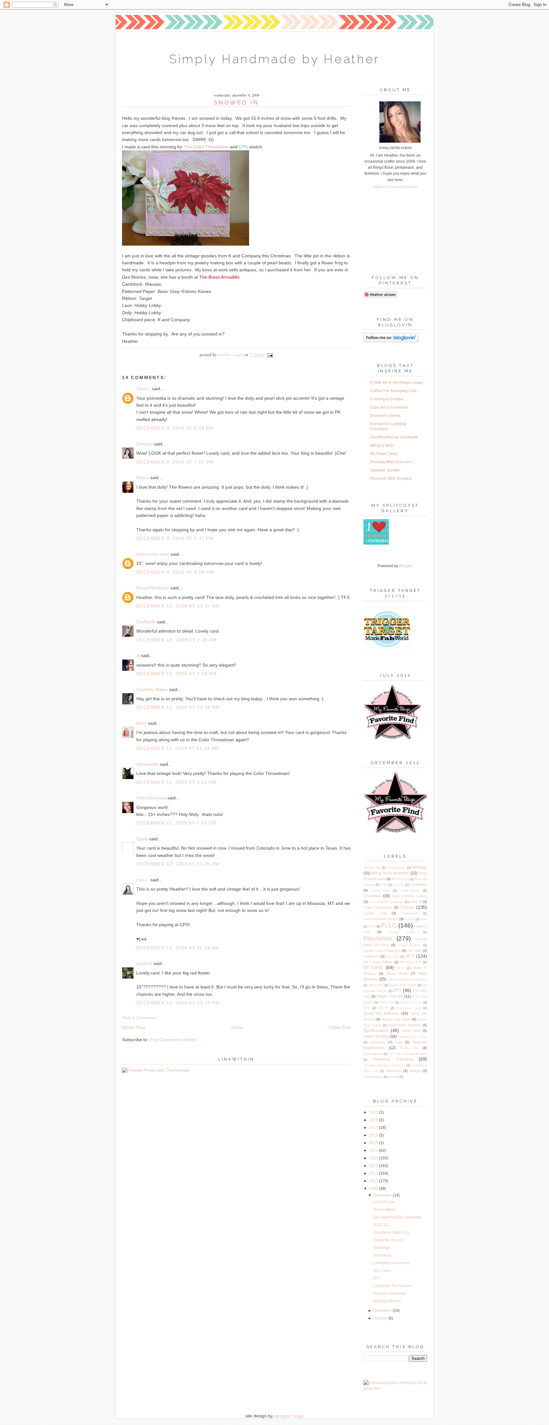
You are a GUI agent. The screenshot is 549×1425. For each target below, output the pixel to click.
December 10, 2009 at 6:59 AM (176, 673)
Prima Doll (386, 1002)
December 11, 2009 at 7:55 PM (176, 822)
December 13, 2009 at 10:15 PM (178, 1002)
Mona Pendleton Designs (407, 979)
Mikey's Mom (382, 445)
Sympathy (377, 1042)
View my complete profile (395, 187)
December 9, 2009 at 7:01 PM (175, 462)
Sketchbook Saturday (404, 1025)
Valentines (393, 1071)
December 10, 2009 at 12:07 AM (178, 605)
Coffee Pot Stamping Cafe (393, 391)
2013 (374, 1158)
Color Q (416, 902)
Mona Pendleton (152, 587)
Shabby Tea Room (395, 1019)
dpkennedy (147, 764)
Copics (407, 907)
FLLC (388, 925)
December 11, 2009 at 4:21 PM (176, 782)
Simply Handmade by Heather (274, 59)
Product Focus (411, 1002)
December (383, 1195)
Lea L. (142, 879)
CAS (384, 884)
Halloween (371, 956)
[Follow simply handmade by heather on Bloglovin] (390, 341)
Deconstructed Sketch (380, 919)
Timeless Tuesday (393, 1059)
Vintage (415, 1071)
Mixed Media (397, 973)
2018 (374, 1120)
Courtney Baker (152, 689)
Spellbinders (375, 1030)
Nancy (142, 477)
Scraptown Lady (408, 1008)
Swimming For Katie (412, 1036)
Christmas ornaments (391, 1263)
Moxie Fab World (403, 985)
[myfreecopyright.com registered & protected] (395, 1388)
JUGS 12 (381, 1225)
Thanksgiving (373, 1053)
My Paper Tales (384, 453)
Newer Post (133, 1027)
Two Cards (382, 1270)
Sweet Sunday (376, 1036)
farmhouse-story (152, 554)
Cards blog (380, 890)
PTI (397, 990)
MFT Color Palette (378, 962)
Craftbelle (146, 621)
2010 (374, 1181)
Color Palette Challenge (386, 902)
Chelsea (144, 443)
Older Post (340, 1027)
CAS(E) (398, 884)
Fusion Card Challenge (381, 951)
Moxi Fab (376, 985)
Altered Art (371, 867)
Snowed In (382, 1255)
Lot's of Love (384, 1202)
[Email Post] (269, 354)
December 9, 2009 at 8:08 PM (175, 572)
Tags (399, 1042)
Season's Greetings (390, 1293)
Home (237, 1027)
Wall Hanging (373, 1076)
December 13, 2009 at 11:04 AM (178, 947)
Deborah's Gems (385, 415)
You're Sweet (384, 1209)
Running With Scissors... (392, 462)
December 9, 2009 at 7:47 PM (175, 538)
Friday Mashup (409, 945)
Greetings (381, 1247)
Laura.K (144, 963)
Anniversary (396, 867)
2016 (374, 1135)
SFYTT (383, 1008)
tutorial (393, 1076)
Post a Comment (139, 1017)
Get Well (414, 951)
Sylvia (142, 838)
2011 (374, 1173)
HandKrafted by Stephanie (394, 437)
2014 (374, 1150)
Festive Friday (402, 932)
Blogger (405, 566)
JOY (376, 1278)
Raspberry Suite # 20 (391, 1232)
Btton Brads (400, 879)
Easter (410, 919)
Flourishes (377, 938)
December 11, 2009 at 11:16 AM (177, 748)
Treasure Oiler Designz (390, 478)
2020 (374, 1112)
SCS (366, 1008)
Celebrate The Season (392, 1286)
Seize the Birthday (380, 1013)
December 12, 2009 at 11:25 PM (178, 863)
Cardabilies (418, 884)
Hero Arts (392, 956)
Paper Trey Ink (390, 996)
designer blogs (289, 1415)
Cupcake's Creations (389, 407)
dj (138, 655)
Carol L (143, 388)
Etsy (424, 919)
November (383, 1310)
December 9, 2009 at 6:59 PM (175, 428)
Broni (141, 723)
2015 (374, 1143)
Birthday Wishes (387, 1301)
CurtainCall (409, 913)
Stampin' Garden (385, 470)
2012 (374, 1166)
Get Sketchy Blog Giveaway (397, 1217)
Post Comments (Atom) (173, 1039)
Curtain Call (374, 913)
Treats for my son (388, 1240)
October (381, 1318)
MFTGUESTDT (411, 962)
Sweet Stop (411, 1031)
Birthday (420, 867)
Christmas (372, 896)
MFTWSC (373, 967)
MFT (410, 956)
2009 (374, 1188)
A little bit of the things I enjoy (396, 382)
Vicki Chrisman (151, 797)
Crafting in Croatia (386, 399)
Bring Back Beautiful (390, 873)
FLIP (371, 926)
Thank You (409, 1048)
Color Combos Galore (409, 896)
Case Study (410, 890)
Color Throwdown (377, 907)
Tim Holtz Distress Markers (408, 1053)
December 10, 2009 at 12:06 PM (178, 707)
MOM (400, 968)
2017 (374, 1127)
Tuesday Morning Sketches (384, 1065)
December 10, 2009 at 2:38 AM (176, 639)
